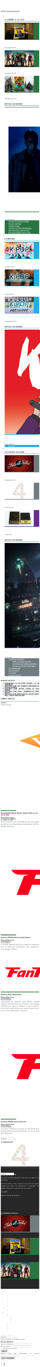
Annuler (4, 1360)
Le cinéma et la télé (12, 16)
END (6, 479)
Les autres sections (12, 448)
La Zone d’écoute (15, 675)
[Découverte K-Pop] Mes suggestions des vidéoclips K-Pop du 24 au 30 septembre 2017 (21, 289)
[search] (15, 1174)
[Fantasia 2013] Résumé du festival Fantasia (16, 937)
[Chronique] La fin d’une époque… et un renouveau (19, 475)
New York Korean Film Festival (20, 233)
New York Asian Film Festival (19, 230)
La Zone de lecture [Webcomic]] (24, 666)
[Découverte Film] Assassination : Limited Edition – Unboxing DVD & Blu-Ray (21, 530)
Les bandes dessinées (16, 659)
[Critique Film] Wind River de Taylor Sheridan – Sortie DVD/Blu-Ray (22, 694)
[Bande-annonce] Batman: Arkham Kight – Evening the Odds (21, 651)
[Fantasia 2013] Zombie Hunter (11, 994)
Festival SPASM (14, 226)
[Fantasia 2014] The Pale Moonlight (17, 214)
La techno (12, 673)
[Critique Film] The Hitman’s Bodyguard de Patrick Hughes (21, 43)
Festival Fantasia (10, 218)
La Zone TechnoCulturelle (19, 1192)
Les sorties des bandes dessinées (24, 664)
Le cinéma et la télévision (12, 46)
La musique (9, 235)
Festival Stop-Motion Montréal (20, 228)
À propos (8, 677)
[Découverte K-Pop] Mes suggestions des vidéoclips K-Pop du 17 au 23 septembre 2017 (21, 316)
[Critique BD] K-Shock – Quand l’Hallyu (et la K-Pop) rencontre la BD (22, 438)
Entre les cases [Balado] (21, 661)
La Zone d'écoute (10, 533)
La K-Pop (7, 265)
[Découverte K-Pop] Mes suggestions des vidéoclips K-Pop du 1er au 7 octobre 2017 (21, 262)
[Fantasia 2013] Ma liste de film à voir (13, 1121)
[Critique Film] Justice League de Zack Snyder (21, 69)
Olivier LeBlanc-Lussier (11, 217)
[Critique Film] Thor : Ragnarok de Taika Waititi (21, 95)
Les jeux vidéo (9, 656)
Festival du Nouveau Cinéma (19, 221)
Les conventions (15, 668)
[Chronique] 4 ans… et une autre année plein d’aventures (20, 502)
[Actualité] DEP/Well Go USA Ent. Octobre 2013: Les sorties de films (19, 814)
